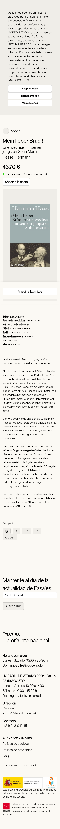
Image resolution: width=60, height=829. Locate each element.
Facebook (30, 765)
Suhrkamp (19, 316)
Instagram (10, 765)
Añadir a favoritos (30, 291)
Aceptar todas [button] (30, 88)
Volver (15, 131)
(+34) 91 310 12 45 (15, 726)
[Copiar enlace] (11, 537)
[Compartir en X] (17, 530)
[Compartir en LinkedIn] (37, 530)
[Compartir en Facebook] (27, 530)
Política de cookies (16, 744)
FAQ (6, 756)
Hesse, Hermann (17, 157)
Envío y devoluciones (17, 737)
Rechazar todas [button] (30, 95)
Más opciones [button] (30, 102)
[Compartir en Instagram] (8, 530)
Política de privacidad (17, 750)
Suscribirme (13, 606)
